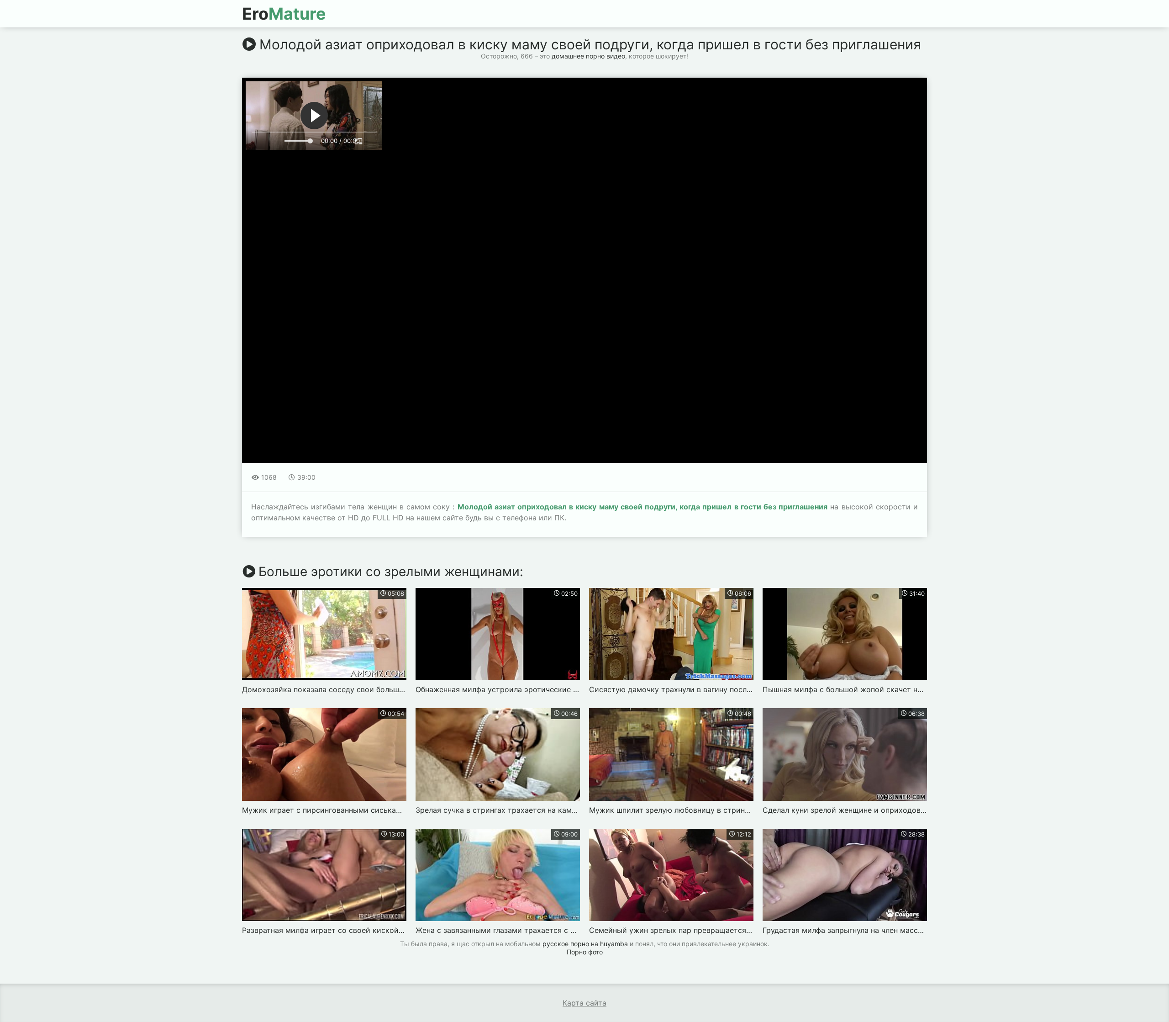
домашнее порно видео (588, 56)
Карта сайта (584, 1002)
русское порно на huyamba (585, 944)
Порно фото (585, 952)
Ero (284, 14)
